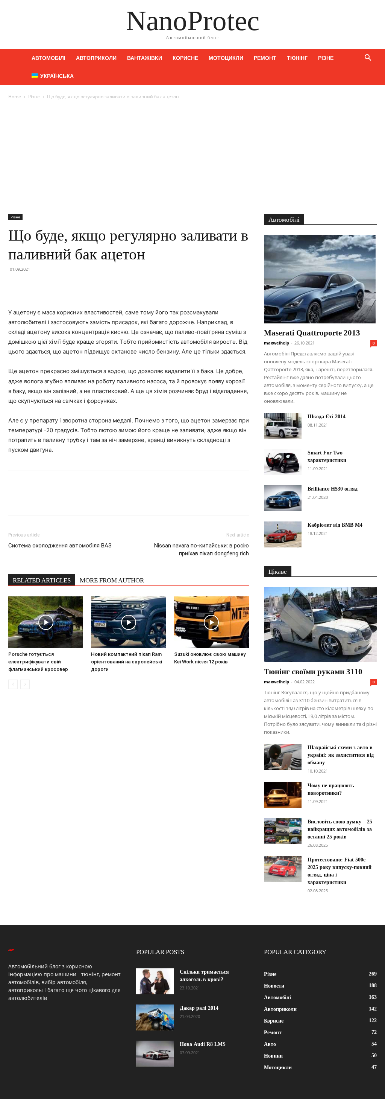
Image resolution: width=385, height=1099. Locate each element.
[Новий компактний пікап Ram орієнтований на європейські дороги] (128, 622)
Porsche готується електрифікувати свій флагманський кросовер (38, 661)
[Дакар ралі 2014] (155, 1017)
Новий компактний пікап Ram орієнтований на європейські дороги (126, 661)
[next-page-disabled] (25, 684)
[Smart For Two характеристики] (283, 462)
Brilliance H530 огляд (333, 489)
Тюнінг (297, 58)
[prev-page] (13, 684)
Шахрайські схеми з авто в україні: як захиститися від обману (341, 755)
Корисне (185, 58)
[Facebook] (15, 286)
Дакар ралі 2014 (199, 1008)
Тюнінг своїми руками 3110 (313, 671)
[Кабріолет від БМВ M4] (283, 534)
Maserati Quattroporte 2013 (312, 332)
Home (14, 96)
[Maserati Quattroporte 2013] (320, 279)
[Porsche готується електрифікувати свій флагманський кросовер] (45, 622)
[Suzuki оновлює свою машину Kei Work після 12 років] (211, 622)
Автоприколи (96, 58)
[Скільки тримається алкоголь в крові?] (155, 981)
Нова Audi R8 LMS (203, 1044)
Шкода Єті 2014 (327, 416)
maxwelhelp (276, 343)
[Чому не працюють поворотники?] (283, 795)
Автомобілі (48, 58)
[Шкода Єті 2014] (283, 426)
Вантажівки (144, 58)
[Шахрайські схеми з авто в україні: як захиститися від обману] (283, 757)
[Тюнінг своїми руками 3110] (320, 624)
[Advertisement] (192, 157)
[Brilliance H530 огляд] (283, 498)
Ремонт (265, 58)
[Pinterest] (50, 286)
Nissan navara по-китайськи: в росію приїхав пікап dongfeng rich (201, 549)
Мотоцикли (226, 58)
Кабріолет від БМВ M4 (335, 525)
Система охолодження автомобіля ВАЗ (60, 545)
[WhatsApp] (67, 286)
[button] (368, 58)
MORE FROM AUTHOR (112, 580)
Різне (325, 58)
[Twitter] (33, 286)
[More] (85, 286)
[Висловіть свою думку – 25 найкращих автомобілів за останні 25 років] (283, 831)
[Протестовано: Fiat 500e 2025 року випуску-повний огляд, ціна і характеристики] (283, 869)
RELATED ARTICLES (42, 580)
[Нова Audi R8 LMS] (155, 1054)
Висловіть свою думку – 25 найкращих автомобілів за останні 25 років (340, 829)
